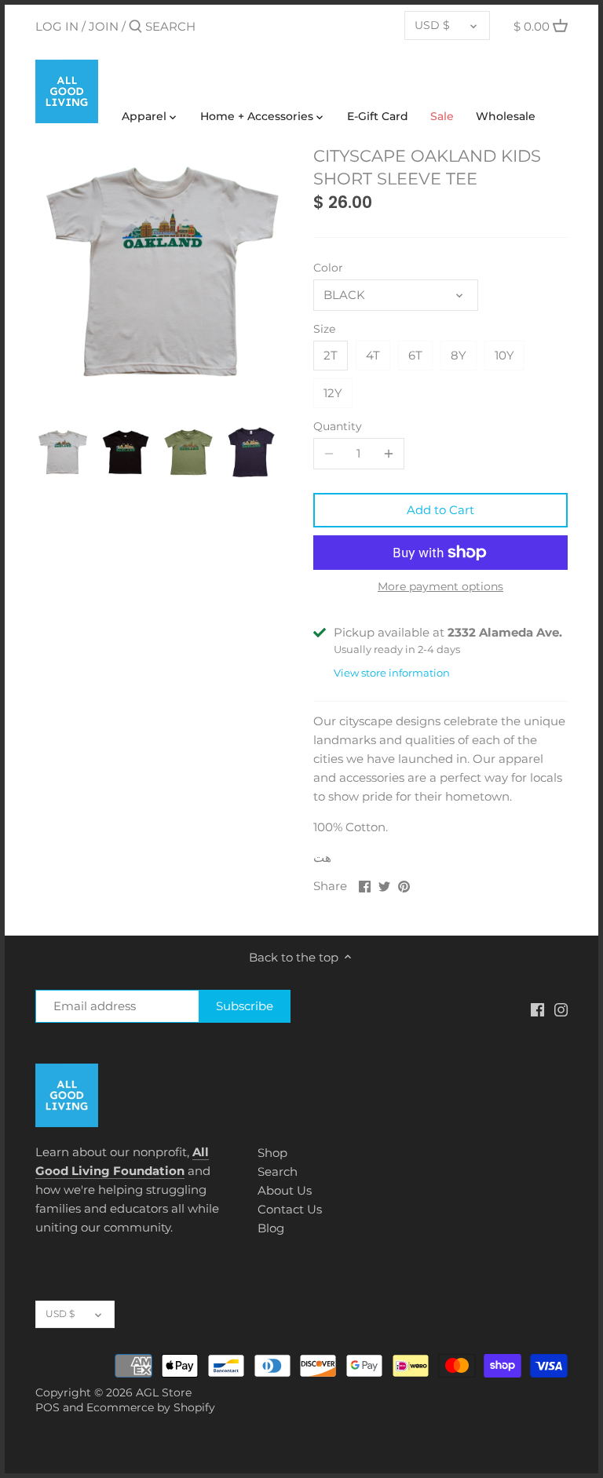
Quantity (337, 426)
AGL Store (164, 1392)
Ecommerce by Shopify (150, 1407)
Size (324, 329)
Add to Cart (440, 509)
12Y (332, 392)
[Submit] (135, 27)
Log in (57, 26)
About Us (285, 1190)
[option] (62, 452)
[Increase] (389, 454)
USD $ (432, 25)
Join (104, 26)
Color (328, 267)
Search (278, 1171)
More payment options (440, 587)
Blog (271, 1228)
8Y (458, 355)
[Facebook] (537, 1008)
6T (415, 355)
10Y (504, 355)
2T (330, 355)
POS (47, 1407)
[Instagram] (561, 1008)
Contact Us (290, 1209)
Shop (272, 1152)
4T (373, 355)
